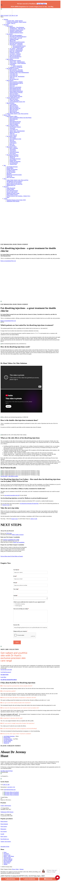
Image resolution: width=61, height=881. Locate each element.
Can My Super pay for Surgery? (14, 182)
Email (15, 576)
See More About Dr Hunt (7, 770)
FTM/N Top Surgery (14, 100)
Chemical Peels (13, 164)
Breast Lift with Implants (15, 87)
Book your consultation (18, 542)
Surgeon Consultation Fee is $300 (11, 539)
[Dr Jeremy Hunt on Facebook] (11, 792)
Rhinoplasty (3, 829)
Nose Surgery (10, 26)
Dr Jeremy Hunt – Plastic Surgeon (15, 20)
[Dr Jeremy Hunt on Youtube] (11, 794)
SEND (17, 642)
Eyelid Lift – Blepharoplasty (16, 50)
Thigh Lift (12, 77)
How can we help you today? (21, 608)
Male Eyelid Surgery (14, 112)
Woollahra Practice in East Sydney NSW (16, 200)
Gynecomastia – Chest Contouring (18, 63)
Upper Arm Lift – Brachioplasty (17, 76)
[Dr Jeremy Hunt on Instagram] (11, 793)
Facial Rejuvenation (14, 152)
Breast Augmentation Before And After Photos (20, 117)
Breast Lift (12, 85)
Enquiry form (14, 518)
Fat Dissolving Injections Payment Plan (29, 503)
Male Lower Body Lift (15, 108)
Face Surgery (10, 34)
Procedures (6, 24)
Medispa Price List (14, 156)
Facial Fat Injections (14, 57)
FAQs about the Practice (12, 190)
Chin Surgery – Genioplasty (16, 44)
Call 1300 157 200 (13, 15)
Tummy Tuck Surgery (6, 841)
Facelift (2, 834)
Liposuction (12, 64)
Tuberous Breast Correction (16, 92)
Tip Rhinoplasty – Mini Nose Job (17, 28)
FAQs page (9, 533)
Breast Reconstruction (15, 95)
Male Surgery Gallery (12, 146)
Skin (5, 165)
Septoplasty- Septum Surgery (16, 30)
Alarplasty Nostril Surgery (16, 31)
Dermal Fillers (13, 160)
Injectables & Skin (5, 846)
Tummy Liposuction (17, 65)
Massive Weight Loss (15, 132)
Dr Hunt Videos (10, 189)
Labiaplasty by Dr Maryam (16, 67)
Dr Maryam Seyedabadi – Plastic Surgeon (16, 22)
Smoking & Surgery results (13, 193)
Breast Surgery (10, 80)
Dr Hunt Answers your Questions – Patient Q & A (18, 196)
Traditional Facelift (14, 39)
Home (5, 852)
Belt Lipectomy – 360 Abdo (16, 69)
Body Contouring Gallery (13, 125)
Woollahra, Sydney (20, 604)
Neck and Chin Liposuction (16, 43)
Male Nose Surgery (14, 107)
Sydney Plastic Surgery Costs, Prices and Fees (17, 113)
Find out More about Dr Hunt (8, 556)
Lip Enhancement (14, 162)
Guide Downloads (11, 188)
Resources (6, 186)
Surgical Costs (5, 504)
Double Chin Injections (15, 161)
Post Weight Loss (5, 839)
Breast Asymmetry (14, 93)
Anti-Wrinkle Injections (15, 158)
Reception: (11, 879)
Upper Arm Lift (13, 134)
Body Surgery (10, 59)
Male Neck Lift (13, 111)
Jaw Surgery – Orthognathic (16, 48)
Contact (5, 198)
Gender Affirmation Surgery (13, 97)
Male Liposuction (14, 105)
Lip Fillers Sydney (11, 170)
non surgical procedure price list (11, 495)
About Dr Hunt (7, 857)
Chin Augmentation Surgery (19, 46)
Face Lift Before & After (15, 138)
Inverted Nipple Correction (16, 96)
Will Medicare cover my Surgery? (14, 181)
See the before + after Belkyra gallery (9, 476)
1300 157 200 (33, 518)
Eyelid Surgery (13, 142)
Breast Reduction (14, 84)
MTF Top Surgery (14, 99)
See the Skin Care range (6, 669)
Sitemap (5, 864)
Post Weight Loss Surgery (13, 68)
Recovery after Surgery (12, 192)
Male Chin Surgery (14, 109)
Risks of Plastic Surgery (12, 194)
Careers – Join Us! (11, 23)
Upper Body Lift (13, 73)
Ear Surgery (12, 145)
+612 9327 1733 (11, 787)
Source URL (16, 625)
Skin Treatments (7, 861)
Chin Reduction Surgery (18, 47)
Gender (15, 595)
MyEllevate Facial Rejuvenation (17, 42)
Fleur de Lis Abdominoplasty (16, 71)
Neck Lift (12, 140)
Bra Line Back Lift (14, 79)
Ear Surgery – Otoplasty (15, 54)
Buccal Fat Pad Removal (15, 56)
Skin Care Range (11, 177)
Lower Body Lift (14, 75)
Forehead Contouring (15, 52)
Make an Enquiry (19, 556)
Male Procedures (10, 103)
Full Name (16, 569)
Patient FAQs (7, 863)
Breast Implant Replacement (16, 91)
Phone (15, 582)
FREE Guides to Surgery (18, 534)
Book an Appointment (6, 260)
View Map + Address (41, 3)
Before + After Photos (9, 856)
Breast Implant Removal (15, 89)
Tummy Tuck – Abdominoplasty (17, 61)
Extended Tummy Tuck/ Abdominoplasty (19, 72)
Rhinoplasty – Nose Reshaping (17, 27)
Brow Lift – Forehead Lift (16, 51)
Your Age (16, 589)
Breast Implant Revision (15, 88)
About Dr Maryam (8, 859)
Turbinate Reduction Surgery (16, 32)
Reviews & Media (8, 860)
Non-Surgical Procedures (12, 154)
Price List (13, 260)
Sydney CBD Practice (6, 805)
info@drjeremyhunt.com (9, 789)
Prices (5, 178)
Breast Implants (4, 824)
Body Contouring (14, 148)
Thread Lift (12, 157)
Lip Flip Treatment (11, 172)
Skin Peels (9, 173)
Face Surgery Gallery (12, 136)
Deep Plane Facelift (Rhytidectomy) (18, 36)
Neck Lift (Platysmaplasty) (16, 35)
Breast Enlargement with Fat (16, 83)
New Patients (30, 879)
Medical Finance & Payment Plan (14, 184)
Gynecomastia (13, 104)
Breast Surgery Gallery (12, 116)
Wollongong (18, 605)
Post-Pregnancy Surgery (15, 60)
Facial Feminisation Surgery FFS (17, 101)
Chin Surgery (13, 141)
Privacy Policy (15, 869)
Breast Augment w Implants (16, 81)
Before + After (7, 115)
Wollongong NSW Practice (13, 201)
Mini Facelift (13, 40)
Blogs (8, 197)
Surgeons (6, 19)
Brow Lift (12, 144)
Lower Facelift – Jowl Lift (16, 38)
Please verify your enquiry (20, 631)
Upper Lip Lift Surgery (15, 55)
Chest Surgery (13, 150)
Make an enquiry (5, 15)
